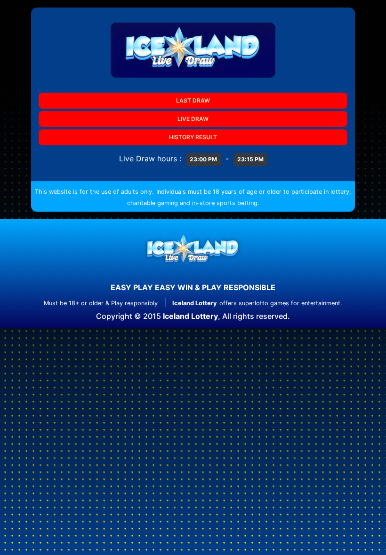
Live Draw (193, 118)
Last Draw (193, 100)
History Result (193, 137)
